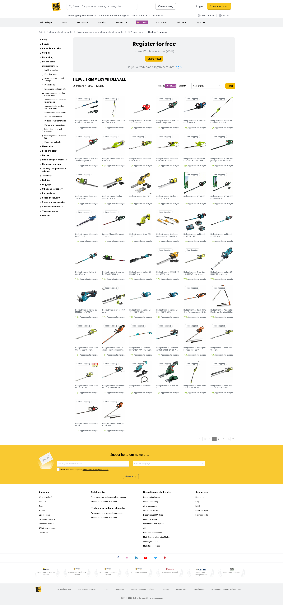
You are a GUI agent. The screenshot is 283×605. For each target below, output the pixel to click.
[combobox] (193, 86)
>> (233, 438)
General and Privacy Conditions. (95, 470)
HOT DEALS (171, 86)
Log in (178, 67)
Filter (230, 85)
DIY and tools (135, 32)
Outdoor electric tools (59, 32)
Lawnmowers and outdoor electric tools (100, 32)
